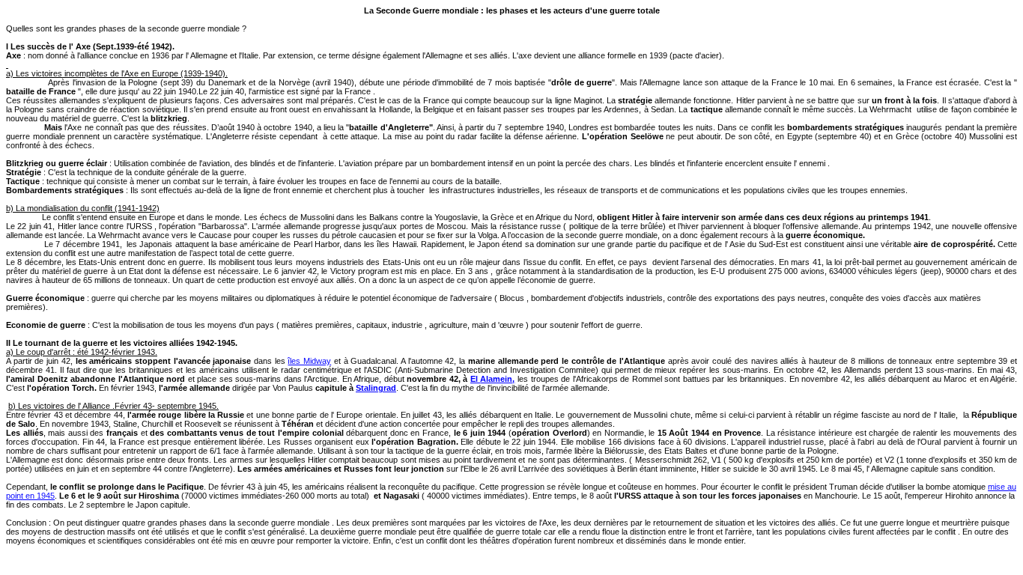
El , (492, 378)
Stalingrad (376, 387)
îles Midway (309, 360)
